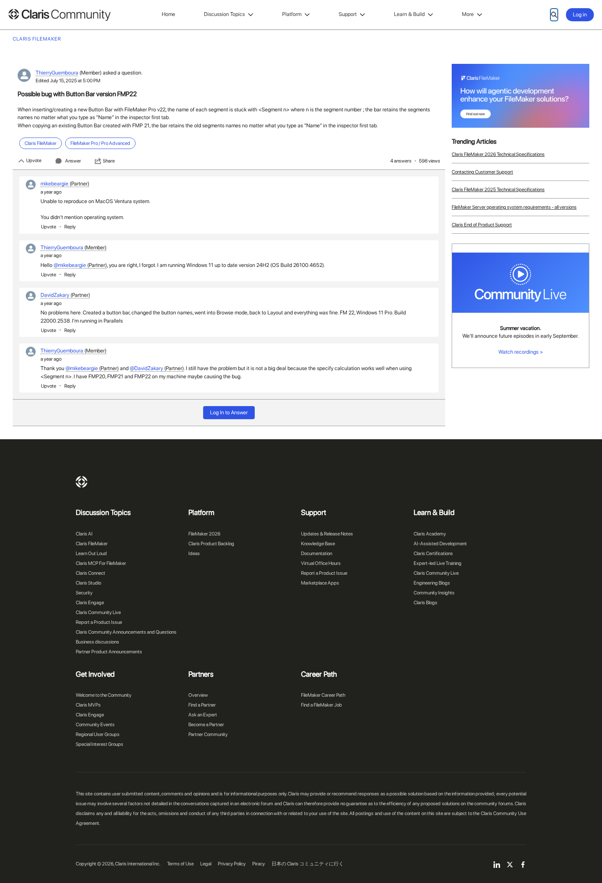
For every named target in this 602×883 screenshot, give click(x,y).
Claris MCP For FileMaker (101, 563)
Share (109, 161)
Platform (291, 14)
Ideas (194, 553)
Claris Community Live (98, 612)
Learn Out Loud (91, 553)
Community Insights (434, 593)
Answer (73, 161)
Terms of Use (180, 863)
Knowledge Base (318, 544)
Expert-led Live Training (438, 563)
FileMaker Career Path (323, 695)
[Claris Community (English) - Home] (59, 15)
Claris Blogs (425, 602)
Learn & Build (409, 14)
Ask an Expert (202, 715)
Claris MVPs (88, 705)
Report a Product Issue (99, 622)
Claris (81, 482)
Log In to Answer (229, 412)
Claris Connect (90, 573)
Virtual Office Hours (321, 563)
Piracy (258, 863)
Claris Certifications (433, 553)
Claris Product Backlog (211, 544)
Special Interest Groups (99, 744)
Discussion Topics (224, 14)
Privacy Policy (232, 863)
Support (348, 14)
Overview (198, 695)
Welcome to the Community (103, 695)
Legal (205, 863)
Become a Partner (206, 724)
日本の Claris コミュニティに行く (308, 863)
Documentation (316, 553)
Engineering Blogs (432, 583)
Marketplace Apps (320, 583)
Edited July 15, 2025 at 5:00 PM (68, 81)
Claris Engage (90, 602)
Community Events (95, 724)
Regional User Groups (98, 734)
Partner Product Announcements (109, 652)
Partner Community (208, 734)
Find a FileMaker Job (321, 705)
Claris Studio (88, 583)
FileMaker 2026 (204, 534)
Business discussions (97, 642)
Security (84, 593)
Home (168, 14)
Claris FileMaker (92, 544)
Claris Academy (430, 534)
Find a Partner (202, 705)
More (468, 14)
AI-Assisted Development (440, 544)
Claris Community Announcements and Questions (126, 632)
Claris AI (84, 534)
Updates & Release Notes (327, 534)
